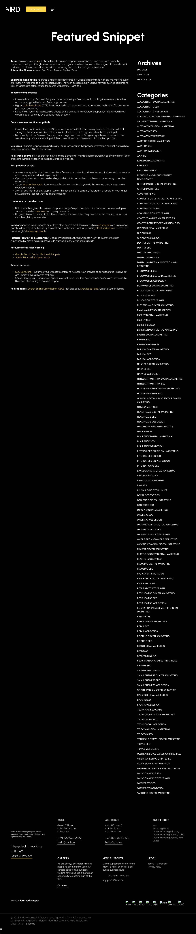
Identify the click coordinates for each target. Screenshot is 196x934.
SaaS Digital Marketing (151, 646)
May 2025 (142, 69)
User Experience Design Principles (159, 753)
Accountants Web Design (152, 111)
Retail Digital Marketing (152, 621)
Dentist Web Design (148, 252)
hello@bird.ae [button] (66, 842)
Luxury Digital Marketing (152, 510)
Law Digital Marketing (150, 480)
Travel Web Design (148, 749)
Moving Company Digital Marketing (158, 544)
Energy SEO (144, 320)
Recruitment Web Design (151, 603)
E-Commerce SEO (147, 271)
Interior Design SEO (149, 456)
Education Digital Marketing (154, 290)
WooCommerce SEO (149, 773)
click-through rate (32, 105)
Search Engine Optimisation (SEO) (46, 288)
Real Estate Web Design (151, 588)
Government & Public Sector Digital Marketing (159, 400)
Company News (146, 193)
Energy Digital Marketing (152, 315)
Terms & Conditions (157, 863)
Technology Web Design (151, 724)
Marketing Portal (161, 828)
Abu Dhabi (112, 820)
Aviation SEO (145, 146)
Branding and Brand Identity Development (154, 177)
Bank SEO (142, 165)
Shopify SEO (144, 665)
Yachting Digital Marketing (154, 793)
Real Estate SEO (146, 583)
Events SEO (144, 339)
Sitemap (30, 923)
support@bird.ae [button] (113, 880)
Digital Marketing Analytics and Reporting (157, 264)
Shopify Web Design (148, 670)
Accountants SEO (148, 106)
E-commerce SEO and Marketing (156, 276)
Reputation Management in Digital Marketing (158, 610)
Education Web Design (150, 300)
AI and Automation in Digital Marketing (161, 116)
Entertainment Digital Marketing (157, 329)
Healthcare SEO (146, 416)
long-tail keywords (33, 184)
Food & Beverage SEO (149, 393)
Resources (143, 616)
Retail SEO (143, 626)
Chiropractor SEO (148, 189)
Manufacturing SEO (149, 529)
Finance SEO (144, 369)
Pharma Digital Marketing (153, 549)
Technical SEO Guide (149, 709)
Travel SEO (143, 744)
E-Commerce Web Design (151, 280)
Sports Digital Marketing (152, 695)
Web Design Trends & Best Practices (158, 768)
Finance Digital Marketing (153, 364)
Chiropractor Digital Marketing (157, 184)
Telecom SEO (145, 734)
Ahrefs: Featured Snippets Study (32, 257)
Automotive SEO (147, 131)
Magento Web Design (149, 519)
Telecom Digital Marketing (153, 729)
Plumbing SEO (145, 568)
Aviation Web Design (149, 151)
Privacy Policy (154, 866)
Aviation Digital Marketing (153, 141)
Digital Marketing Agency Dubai (169, 834)
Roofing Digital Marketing (153, 636)
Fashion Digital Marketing (153, 349)
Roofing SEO (144, 641)
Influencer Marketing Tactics (155, 426)
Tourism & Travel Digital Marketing (159, 739)
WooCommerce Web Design (153, 778)
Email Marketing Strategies (154, 310)
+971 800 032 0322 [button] (69, 837)
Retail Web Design (147, 631)
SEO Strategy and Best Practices (157, 660)
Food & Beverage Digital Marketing (158, 388)
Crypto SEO (144, 233)
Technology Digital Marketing (156, 714)
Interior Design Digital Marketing (157, 451)
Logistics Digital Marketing (154, 500)
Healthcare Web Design (151, 421)
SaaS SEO (142, 651)
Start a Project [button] (21, 856)
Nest (155, 825)
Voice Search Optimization (153, 763)
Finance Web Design (148, 374)
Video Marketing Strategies (154, 758)
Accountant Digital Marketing (156, 101)
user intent (41, 211)
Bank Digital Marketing (151, 160)
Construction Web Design (153, 213)
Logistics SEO (145, 505)
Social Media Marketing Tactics (156, 690)
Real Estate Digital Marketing (155, 578)
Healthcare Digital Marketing (155, 412)
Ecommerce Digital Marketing (155, 285)
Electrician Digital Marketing (155, 305)
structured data (104, 228)
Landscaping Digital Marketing (156, 470)
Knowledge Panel (89, 288)
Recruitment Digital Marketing (156, 593)
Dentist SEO (144, 247)
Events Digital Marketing (152, 334)
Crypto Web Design (148, 238)
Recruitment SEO (147, 598)
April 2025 (143, 74)
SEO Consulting (23, 271)
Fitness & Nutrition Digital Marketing (160, 378)
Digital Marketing (148, 257)
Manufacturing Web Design (153, 534)
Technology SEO (147, 719)
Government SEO (147, 407)
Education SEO (146, 295)
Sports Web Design (148, 704)
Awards (141, 155)
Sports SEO (144, 700)
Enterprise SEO (146, 325)
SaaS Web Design (146, 655)
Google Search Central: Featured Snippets (37, 254)
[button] (52, 9)
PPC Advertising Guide (150, 573)
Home (14, 900)
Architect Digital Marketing (154, 121)
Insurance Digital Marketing (154, 436)
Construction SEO (148, 208)
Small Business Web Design (153, 685)
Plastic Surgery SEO (149, 559)
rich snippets (104, 225)
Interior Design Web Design (153, 461)
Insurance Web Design (150, 446)
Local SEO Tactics (148, 495)
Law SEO (142, 485)
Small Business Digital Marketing (157, 675)
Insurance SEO (146, 441)
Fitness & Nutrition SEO (151, 383)
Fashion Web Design (148, 359)
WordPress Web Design (150, 788)
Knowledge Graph (35, 231)
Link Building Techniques (152, 490)
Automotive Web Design (151, 136)
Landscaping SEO (147, 475)
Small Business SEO (148, 680)
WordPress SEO (146, 783)
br (39, 61)
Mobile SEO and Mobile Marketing (157, 539)
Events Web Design (148, 344)
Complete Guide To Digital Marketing (159, 198)
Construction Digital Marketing (157, 203)
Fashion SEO (144, 354)
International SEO (148, 465)
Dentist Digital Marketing (153, 242)
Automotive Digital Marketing (155, 126)
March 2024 (144, 79)
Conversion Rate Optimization (158, 223)
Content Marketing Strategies (156, 218)
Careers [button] (62, 885)
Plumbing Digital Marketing (154, 564)
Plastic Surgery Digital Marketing (158, 554)
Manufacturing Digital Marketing (157, 524)
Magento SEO (145, 514)
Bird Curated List (147, 170)
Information (144, 431)
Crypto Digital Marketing (152, 228)
